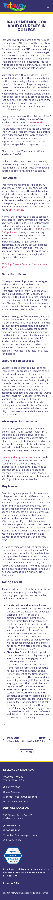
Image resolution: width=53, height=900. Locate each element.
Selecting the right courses (17, 457)
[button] (48, 7)
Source (5, 724)
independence (20, 550)
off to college (16, 209)
